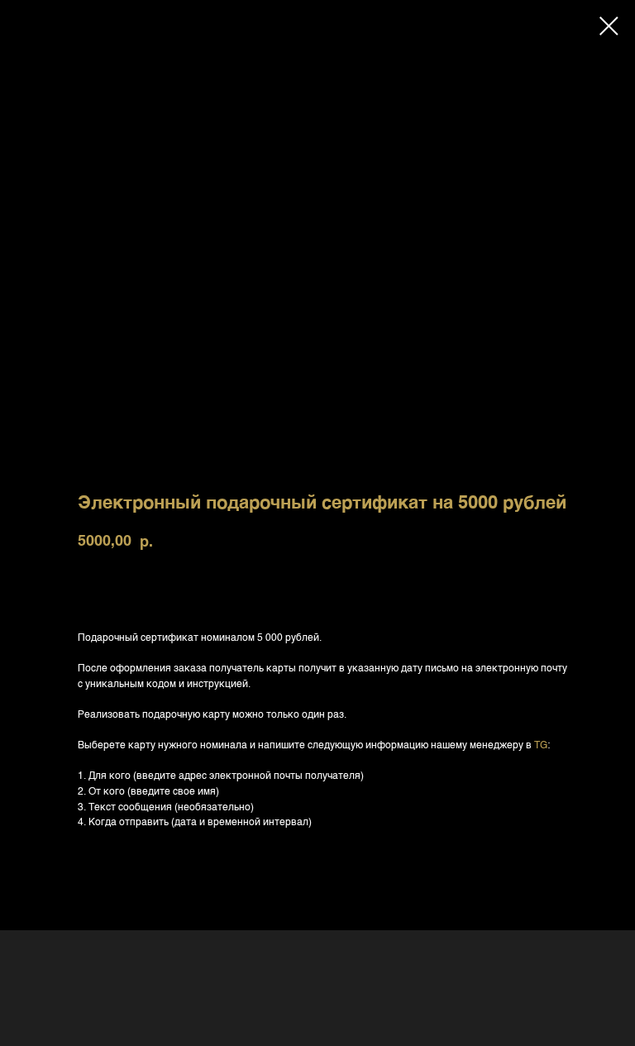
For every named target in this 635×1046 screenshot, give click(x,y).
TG (540, 746)
